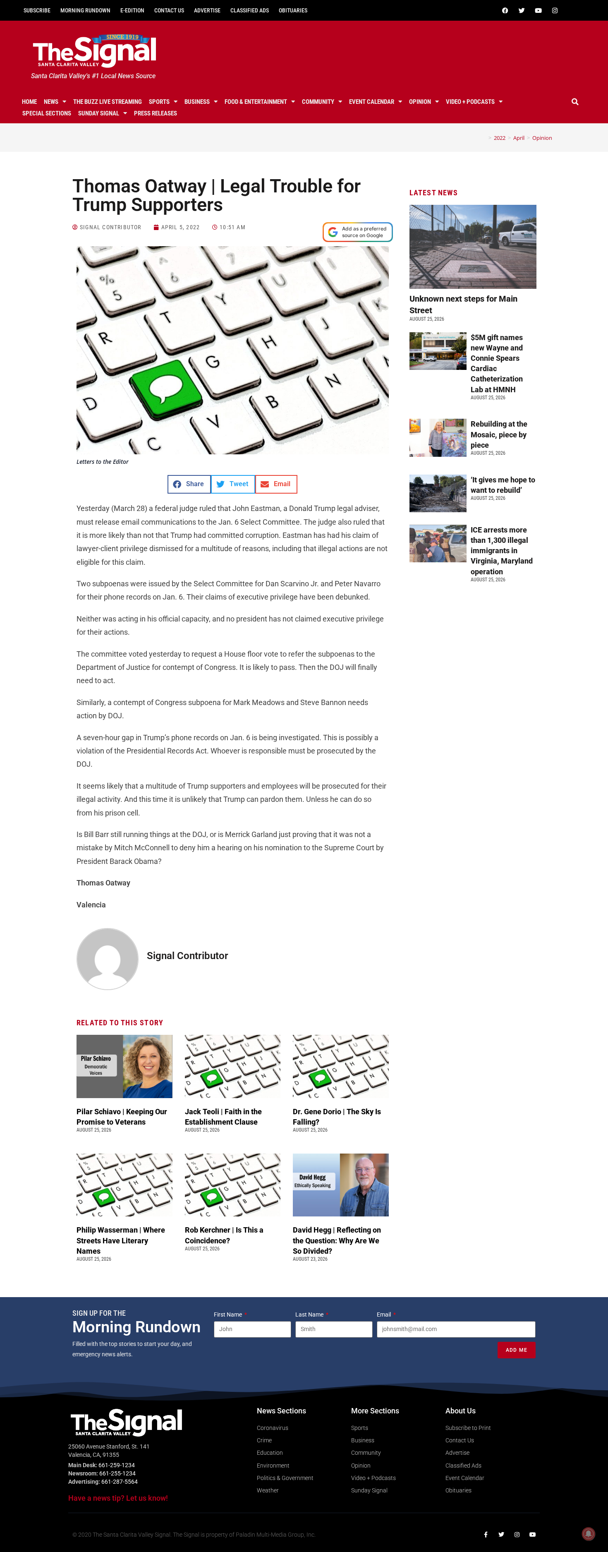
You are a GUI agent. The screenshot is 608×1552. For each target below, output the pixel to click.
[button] (575, 102)
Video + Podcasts (470, 102)
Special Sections (46, 113)
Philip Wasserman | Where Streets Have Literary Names (121, 1240)
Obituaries (293, 10)
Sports (159, 102)
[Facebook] (505, 10)
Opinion (420, 102)
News (51, 102)
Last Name (310, 1314)
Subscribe (37, 10)
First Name (228, 1314)
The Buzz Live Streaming (107, 102)
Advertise (207, 10)
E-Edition (132, 10)
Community (318, 102)
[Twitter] (521, 10)
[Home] (484, 138)
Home (29, 102)
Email (384, 1314)
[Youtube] (538, 10)
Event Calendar (371, 102)
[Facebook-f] (485, 1535)
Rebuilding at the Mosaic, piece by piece (499, 434)
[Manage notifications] (588, 1533)
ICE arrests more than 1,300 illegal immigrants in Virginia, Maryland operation (502, 550)
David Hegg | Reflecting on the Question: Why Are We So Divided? (337, 1240)
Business (197, 102)
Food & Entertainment (256, 102)
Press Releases (155, 113)
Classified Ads (249, 10)
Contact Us (169, 10)
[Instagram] (554, 10)
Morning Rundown (85, 10)
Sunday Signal (98, 113)
